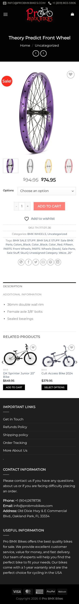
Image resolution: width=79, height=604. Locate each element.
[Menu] (5, 14)
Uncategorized (47, 45)
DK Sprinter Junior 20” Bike (19, 375)
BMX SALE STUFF (24, 240)
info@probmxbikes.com (33, 506)
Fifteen (68, 244)
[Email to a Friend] (43, 262)
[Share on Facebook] (28, 262)
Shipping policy (15, 435)
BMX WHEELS (36, 234)
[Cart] (72, 14)
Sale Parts (68, 248)
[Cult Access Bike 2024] (59, 355)
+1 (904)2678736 (28, 500)
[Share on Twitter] (35, 262)
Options (8, 190)
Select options (54, 387)
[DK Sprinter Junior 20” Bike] (20, 355)
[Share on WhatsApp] (21, 262)
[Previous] (9, 112)
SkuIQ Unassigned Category (39, 252)
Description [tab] (12, 286)
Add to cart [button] (14, 387)
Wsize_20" (65, 252)
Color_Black (40, 244)
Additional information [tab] (22, 294)
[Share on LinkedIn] (57, 262)
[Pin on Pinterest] (50, 262)
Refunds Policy (15, 427)
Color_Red (55, 244)
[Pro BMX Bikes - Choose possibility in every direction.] (39, 14)
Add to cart (49, 206)
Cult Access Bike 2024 (57, 373)
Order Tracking (15, 443)
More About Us (15, 450)
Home (25, 45)
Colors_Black (22, 244)
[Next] (69, 112)
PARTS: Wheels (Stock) (46, 248)
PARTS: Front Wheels (17, 248)
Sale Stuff (13, 252)
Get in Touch (13, 419)
